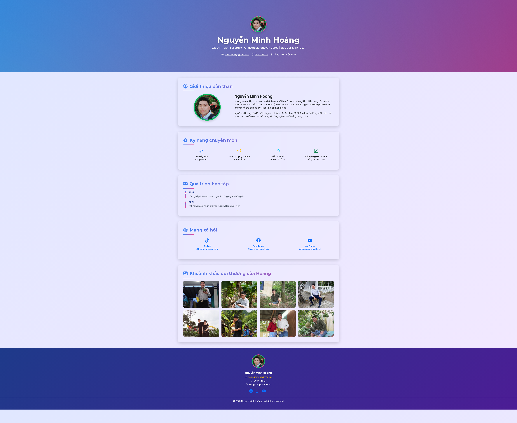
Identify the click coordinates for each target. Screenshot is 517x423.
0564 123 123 (261, 54)
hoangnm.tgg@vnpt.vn (237, 54)
